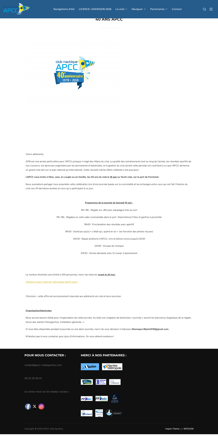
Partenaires (157, 9)
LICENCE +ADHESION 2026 (95, 9)
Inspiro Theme (172, 428)
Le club (120, 9)
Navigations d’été (64, 9)
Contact (177, 9)
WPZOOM (189, 428)
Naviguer (137, 9)
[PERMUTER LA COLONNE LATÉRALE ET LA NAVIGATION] (212, 9)
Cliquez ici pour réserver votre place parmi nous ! (52, 281)
